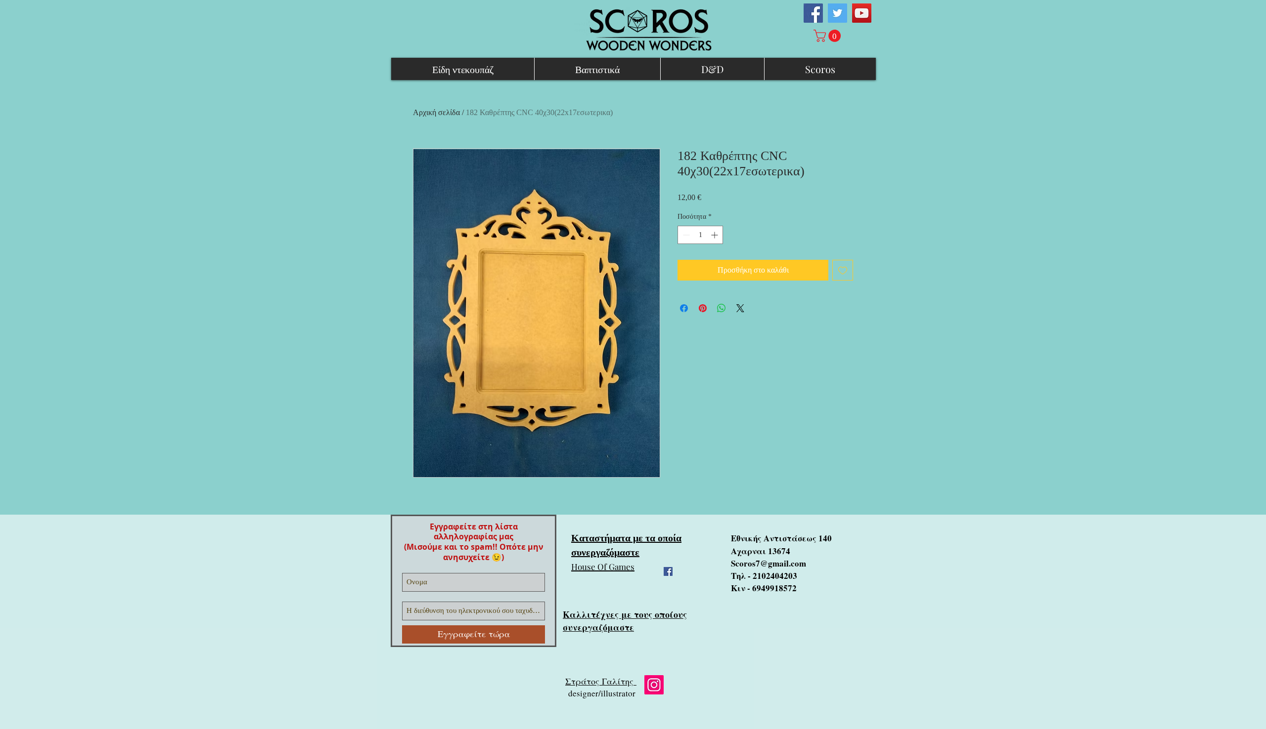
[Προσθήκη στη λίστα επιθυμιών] (842, 270)
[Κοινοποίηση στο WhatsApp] (721, 308)
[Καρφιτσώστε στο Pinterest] (703, 308)
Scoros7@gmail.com (768, 563)
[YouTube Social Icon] (861, 13)
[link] (829, 36)
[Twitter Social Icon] (837, 13)
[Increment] (715, 234)
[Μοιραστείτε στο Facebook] (684, 308)
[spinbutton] (700, 234)
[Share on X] (740, 308)
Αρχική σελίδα (436, 112)
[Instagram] (654, 684)
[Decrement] (685, 234)
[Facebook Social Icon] (813, 13)
